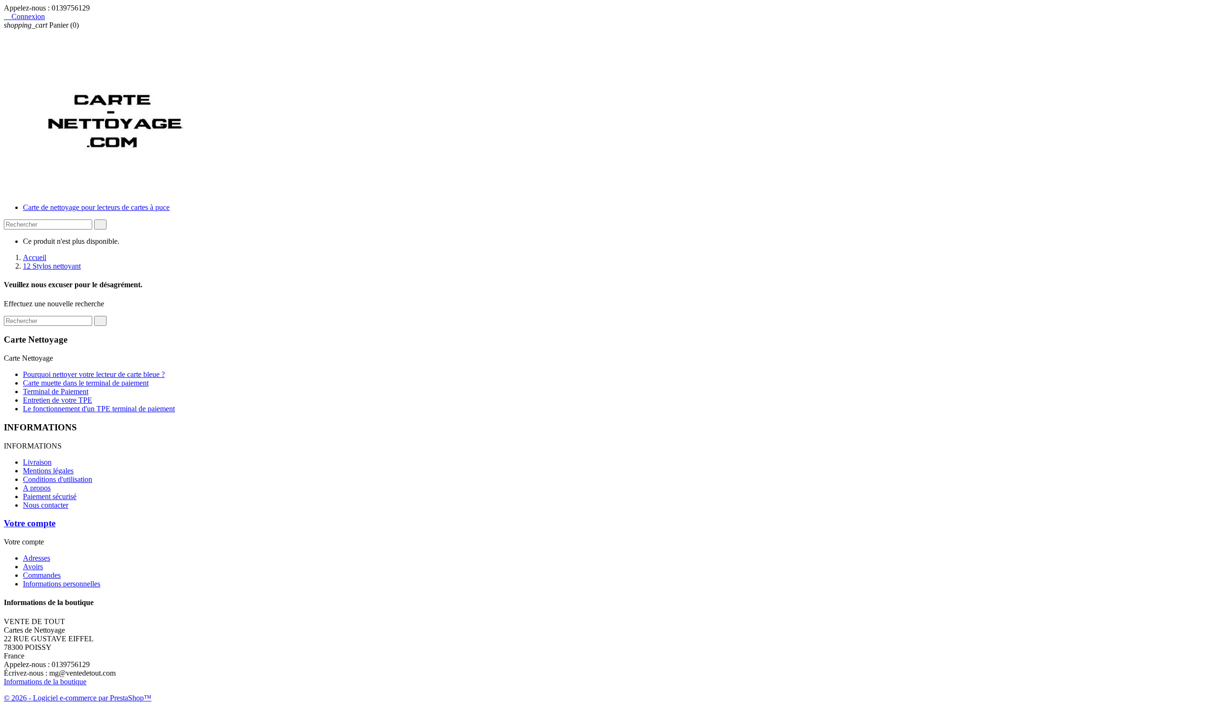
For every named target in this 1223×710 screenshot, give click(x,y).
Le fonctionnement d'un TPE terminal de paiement (99, 409)
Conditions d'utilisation (57, 479)
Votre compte (29, 523)
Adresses (36, 558)
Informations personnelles (61, 584)
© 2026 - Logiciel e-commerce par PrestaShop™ (77, 698)
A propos (37, 488)
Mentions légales (48, 471)
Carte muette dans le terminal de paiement (86, 383)
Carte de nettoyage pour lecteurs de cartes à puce (96, 207)
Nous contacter (45, 505)
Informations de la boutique (45, 682)
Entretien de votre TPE (57, 400)
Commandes (42, 575)
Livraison (37, 462)
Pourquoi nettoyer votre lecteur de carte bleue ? (94, 374)
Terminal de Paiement (55, 391)
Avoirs (33, 567)
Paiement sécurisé (49, 496)
